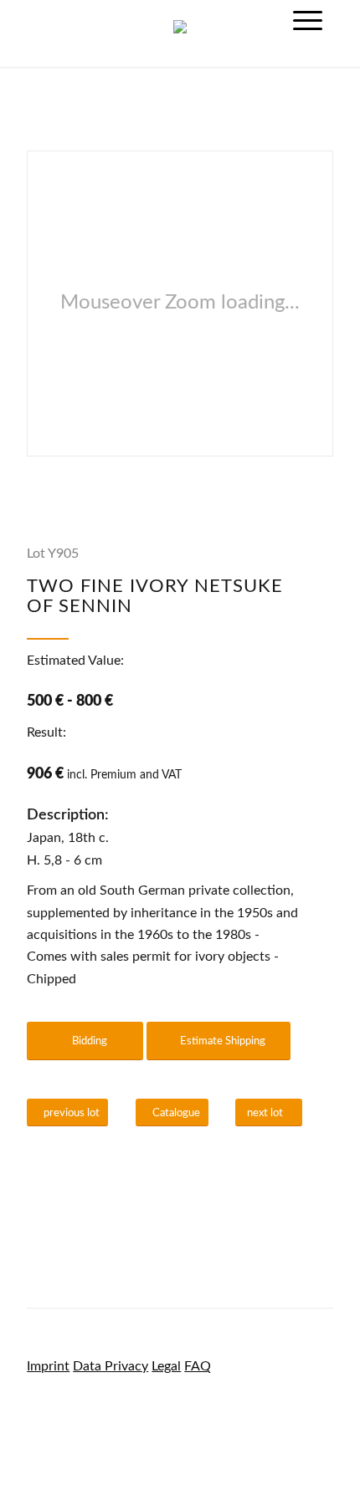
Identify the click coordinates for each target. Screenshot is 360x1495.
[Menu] (307, 21)
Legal (166, 1366)
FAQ (197, 1366)
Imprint (48, 1366)
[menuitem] (307, 21)
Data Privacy (110, 1366)
